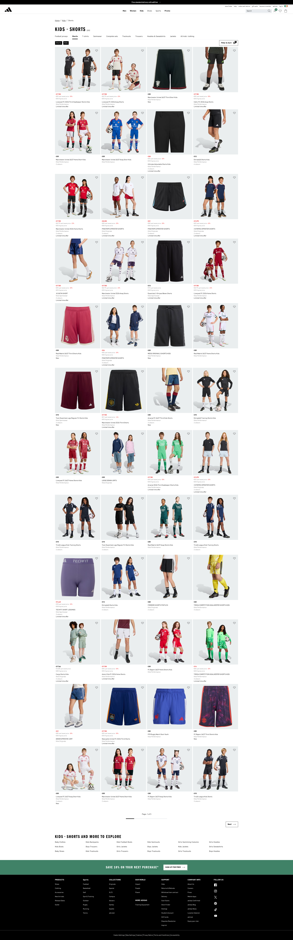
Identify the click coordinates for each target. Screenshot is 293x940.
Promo (167, 11)
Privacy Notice (148, 935)
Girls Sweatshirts (216, 847)
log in (281, 6)
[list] (146, 36)
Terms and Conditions (161, 935)
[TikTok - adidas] (226, 910)
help (235, 6)
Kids (142, 11)
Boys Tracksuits (153, 851)
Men (124, 11)
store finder (228, 6)
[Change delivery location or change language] (286, 6)
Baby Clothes (60, 842)
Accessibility (174, 935)
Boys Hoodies (214, 851)
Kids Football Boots (124, 842)
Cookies (139, 935)
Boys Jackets (152, 847)
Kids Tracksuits (92, 851)
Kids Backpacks (92, 842)
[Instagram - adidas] (226, 891)
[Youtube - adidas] (226, 916)
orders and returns (244, 6)
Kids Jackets (183, 847)
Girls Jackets (122, 847)
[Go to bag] (285, 11)
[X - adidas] (226, 898)
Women (133, 11)
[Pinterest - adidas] (226, 904)
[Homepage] (8, 10)
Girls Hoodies (214, 842)
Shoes (149, 11)
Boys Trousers (91, 847)
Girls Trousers (122, 851)
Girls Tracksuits (184, 851)
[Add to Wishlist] (96, 51)
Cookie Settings (119, 935)
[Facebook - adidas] (226, 885)
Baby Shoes (59, 851)
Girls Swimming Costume (188, 842)
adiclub (275, 6)
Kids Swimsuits (153, 842)
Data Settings (130, 935)
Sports (158, 11)
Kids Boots (59, 847)
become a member (265, 6)
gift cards (255, 6)
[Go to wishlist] (280, 11)
